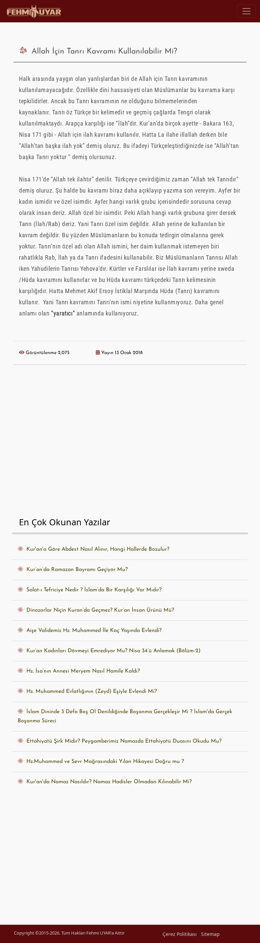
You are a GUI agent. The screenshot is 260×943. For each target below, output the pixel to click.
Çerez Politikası (179, 934)
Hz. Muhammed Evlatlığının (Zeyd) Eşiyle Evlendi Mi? (90, 691)
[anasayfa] (34, 11)
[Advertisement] (130, 443)
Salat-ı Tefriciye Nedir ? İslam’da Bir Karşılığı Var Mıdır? (92, 590)
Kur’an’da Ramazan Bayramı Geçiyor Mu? (75, 569)
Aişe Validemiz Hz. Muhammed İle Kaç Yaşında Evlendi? (92, 630)
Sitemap (210, 934)
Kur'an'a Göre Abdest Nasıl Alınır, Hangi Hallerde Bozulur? (96, 549)
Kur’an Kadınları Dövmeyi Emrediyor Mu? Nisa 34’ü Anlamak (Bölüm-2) (111, 651)
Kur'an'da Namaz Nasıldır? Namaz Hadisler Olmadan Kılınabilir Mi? (107, 782)
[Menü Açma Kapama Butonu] (246, 11)
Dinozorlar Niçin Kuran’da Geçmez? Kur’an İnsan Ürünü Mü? (98, 610)
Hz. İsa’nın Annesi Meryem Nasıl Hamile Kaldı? (81, 671)
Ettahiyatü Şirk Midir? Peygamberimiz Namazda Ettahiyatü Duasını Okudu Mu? (122, 741)
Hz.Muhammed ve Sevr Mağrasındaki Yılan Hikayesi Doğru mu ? (103, 761)
